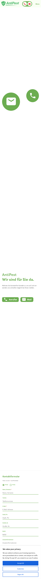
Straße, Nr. (5, 523)
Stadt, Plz (5, 514)
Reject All (20, 574)
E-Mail (5, 506)
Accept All (20, 563)
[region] (20, 562)
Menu (37, 4)
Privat (6, 484)
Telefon (4, 498)
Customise (20, 569)
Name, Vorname (7, 489)
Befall (4, 531)
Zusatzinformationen (8, 539)
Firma (13, 484)
